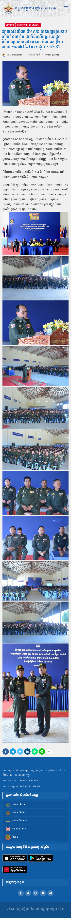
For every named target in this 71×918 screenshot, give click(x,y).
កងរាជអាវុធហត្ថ (19, 829)
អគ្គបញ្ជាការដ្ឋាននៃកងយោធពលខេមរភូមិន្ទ (29, 25)
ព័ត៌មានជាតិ (10, 25)
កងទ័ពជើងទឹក (18, 812)
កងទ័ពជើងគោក (19, 804)
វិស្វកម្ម (15, 837)
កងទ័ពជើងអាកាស (20, 821)
